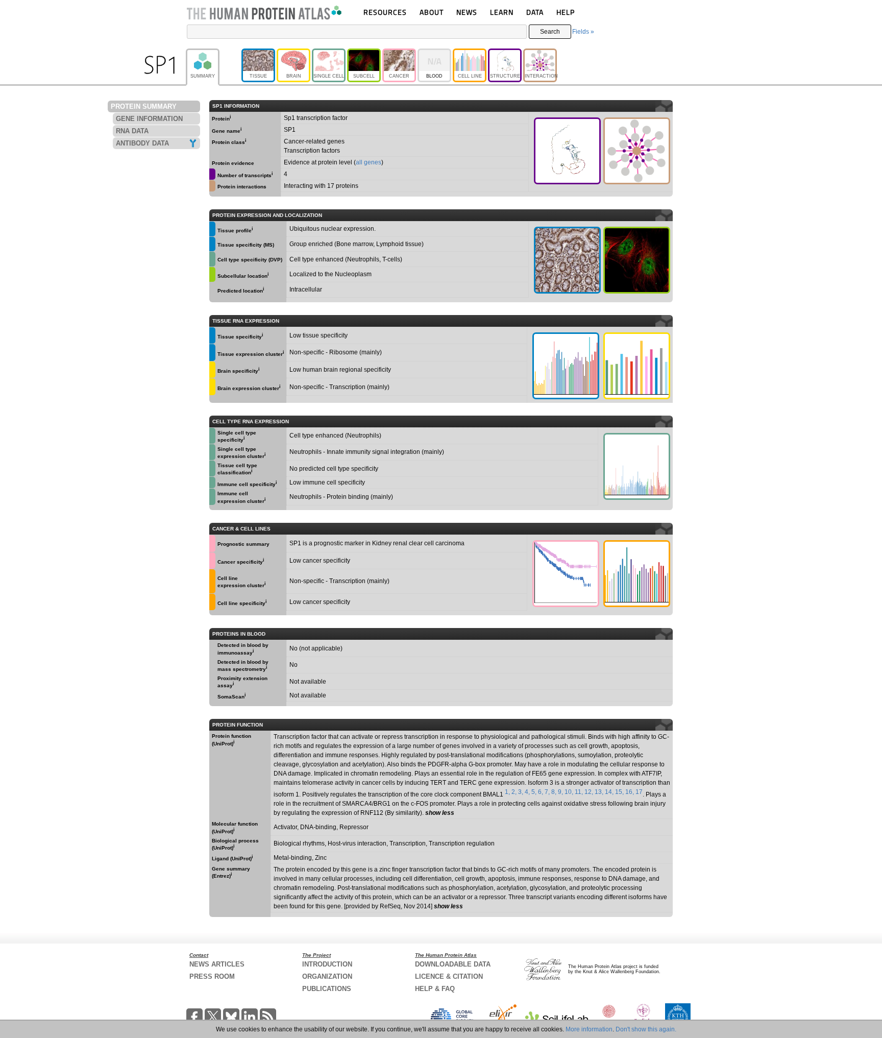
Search (550, 31)
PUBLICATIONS (326, 989)
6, (540, 791)
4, (527, 791)
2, (514, 791)
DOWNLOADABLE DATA (453, 964)
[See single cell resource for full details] (212, 259)
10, (569, 791)
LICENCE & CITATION (449, 976)
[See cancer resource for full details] (212, 543)
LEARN (501, 12)
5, (533, 791)
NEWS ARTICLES (216, 964)
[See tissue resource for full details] (212, 229)
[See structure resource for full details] (567, 150)
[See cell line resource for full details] (212, 581)
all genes (368, 162)
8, (553, 791)
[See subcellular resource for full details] (636, 260)
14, (609, 791)
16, (629, 791)
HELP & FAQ (435, 989)
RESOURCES (385, 12)
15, (619, 791)
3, (520, 791)
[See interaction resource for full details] (636, 150)
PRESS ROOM (212, 976)
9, (560, 791)
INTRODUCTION (327, 964)
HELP (565, 12)
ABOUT (432, 12)
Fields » (583, 31)
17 (639, 791)
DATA (535, 12)
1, (507, 791)
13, (599, 791)
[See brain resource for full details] (212, 369)
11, (579, 791)
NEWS (466, 12)
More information (589, 1029)
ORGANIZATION (327, 976)
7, (547, 791)
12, (588, 791)
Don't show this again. (646, 1029)
